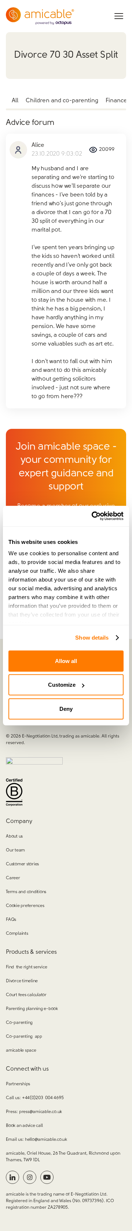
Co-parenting (19, 1023)
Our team (15, 850)
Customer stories (22, 864)
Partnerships (18, 1084)
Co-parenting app (24, 1036)
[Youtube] (47, 1177)
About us (14, 836)
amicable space (21, 1050)
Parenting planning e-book (32, 1009)
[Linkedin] (12, 1177)
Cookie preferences (25, 906)
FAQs (11, 920)
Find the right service (26, 967)
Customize (62, 685)
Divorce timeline (22, 981)
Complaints (17, 933)
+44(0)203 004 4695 (42, 1098)
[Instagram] (29, 1177)
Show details (92, 637)
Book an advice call (24, 1126)
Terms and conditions (26, 892)
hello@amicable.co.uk (46, 1139)
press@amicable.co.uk (40, 1112)
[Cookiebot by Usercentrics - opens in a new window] (93, 516)
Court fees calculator (26, 995)
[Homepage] (40, 16)
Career (13, 878)
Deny (66, 708)
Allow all (66, 661)
